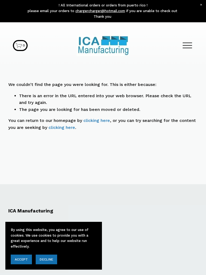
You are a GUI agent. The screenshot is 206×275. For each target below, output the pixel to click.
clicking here (96, 120)
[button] (201, 5)
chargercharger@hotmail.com (100, 11)
